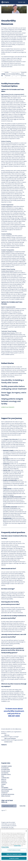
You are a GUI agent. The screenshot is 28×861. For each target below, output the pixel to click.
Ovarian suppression (6, 206)
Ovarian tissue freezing (7, 271)
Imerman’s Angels (8, 450)
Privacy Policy (4, 818)
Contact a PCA (8, 741)
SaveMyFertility (7, 518)
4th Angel (6, 458)
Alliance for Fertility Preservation (12, 497)
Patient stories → (14, 74)
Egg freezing (4, 96)
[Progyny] (5, 2)
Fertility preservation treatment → (8, 75)
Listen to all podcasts (7, 407)
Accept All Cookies (14, 858)
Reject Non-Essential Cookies (14, 854)
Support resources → (18, 74)
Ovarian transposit (6, 251)
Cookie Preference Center (13, 850)
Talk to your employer (10, 738)
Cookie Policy (17, 845)
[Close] (26, 831)
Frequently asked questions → (23, 75)
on (12, 251)
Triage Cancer (7, 488)
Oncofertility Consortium (10, 506)
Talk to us (6, 735)
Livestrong (6, 463)
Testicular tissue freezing (8, 333)
